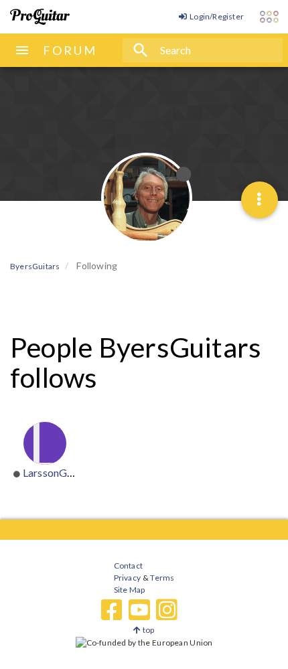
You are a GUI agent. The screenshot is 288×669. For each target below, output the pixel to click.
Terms (162, 578)
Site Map (129, 590)
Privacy (127, 578)
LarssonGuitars (58, 472)
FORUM (70, 50)
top (147, 630)
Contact (128, 566)
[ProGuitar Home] (40, 16)
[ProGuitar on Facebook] (112, 610)
